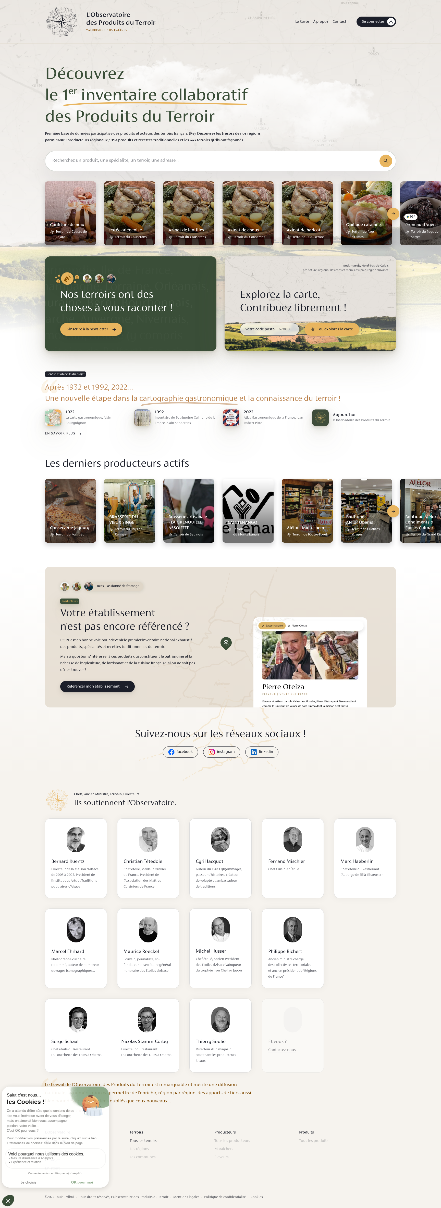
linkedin (266, 752)
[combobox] (220, 161)
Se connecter (373, 22)
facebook (185, 752)
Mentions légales (186, 1197)
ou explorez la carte (336, 329)
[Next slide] (393, 214)
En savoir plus (60, 433)
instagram (226, 752)
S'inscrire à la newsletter (87, 329)
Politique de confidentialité (225, 1197)
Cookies (257, 1197)
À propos (320, 22)
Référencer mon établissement (93, 686)
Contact (339, 22)
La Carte (302, 22)
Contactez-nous (282, 1050)
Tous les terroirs (143, 1141)
